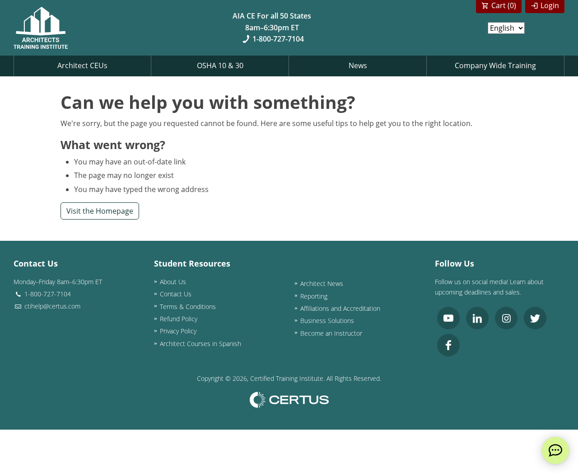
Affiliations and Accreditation (340, 308)
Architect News (321, 283)
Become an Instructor (331, 333)
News (358, 65)
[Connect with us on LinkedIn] (477, 318)
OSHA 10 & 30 (220, 65)
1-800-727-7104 (278, 39)
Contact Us (175, 294)
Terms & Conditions (188, 306)
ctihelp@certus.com (51, 306)
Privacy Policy (178, 331)
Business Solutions (327, 320)
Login (550, 5)
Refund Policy (178, 318)
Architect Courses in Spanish (200, 343)
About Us (173, 281)
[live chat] (555, 450)
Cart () (503, 5)
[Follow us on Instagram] (506, 318)
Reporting (313, 296)
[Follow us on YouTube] (448, 318)
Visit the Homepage (99, 211)
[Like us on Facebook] (448, 345)
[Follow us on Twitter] (535, 318)
